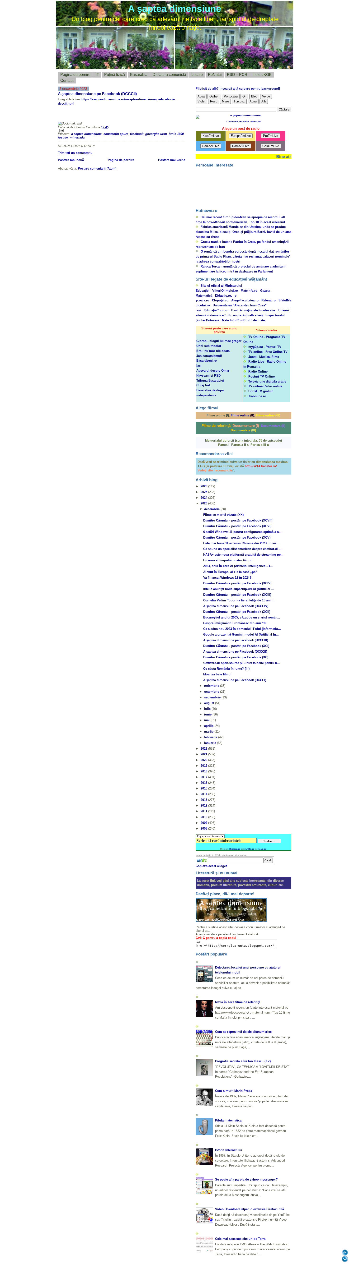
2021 (204, 754)
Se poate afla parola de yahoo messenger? (246, 1179)
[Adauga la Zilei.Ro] (157, 115)
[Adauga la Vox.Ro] (145, 115)
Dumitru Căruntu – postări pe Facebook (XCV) (236, 537)
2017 (204, 777)
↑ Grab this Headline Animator (243, 121)
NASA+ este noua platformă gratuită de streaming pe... (243, 554)
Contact (66, 80)
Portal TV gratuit (260, 391)
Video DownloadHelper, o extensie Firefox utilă (249, 1209)
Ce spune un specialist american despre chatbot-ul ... (242, 549)
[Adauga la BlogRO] (88, 115)
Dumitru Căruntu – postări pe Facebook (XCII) (236, 612)
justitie (63, 137)
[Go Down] (345, 1259)
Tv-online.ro (257, 396)
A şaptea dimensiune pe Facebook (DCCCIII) (235, 640)
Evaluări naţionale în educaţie (253, 310)
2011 (204, 811)
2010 (204, 817)
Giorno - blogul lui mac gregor (218, 341)
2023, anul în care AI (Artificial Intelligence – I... (238, 566)
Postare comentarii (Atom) (97, 168)
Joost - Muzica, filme (263, 357)
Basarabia (138, 75)
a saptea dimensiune (86, 134)
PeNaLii (215, 75)
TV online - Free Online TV (268, 352)
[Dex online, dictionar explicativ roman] (202, 860)
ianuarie (210, 743)
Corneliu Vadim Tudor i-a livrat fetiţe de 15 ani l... (239, 600)
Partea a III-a (259, 445)
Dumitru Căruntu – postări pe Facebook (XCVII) (237, 520)
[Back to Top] (345, 1252)
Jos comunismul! (209, 356)
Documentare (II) (273, 426)
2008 (204, 828)
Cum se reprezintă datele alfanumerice (243, 1032)
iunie (208, 714)
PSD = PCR (237, 75)
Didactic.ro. (223, 295)
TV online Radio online (265, 386)
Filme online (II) (242, 415)
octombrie (212, 691)
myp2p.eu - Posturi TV (264, 347)
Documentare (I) (245, 426)
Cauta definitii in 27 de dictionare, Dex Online (221, 855)
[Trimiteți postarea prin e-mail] (121, 130)
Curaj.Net (203, 385)
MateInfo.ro (249, 290)
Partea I (223, 445)
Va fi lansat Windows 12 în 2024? (227, 577)
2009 (204, 823)
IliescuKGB (262, 75)
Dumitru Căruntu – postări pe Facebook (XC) (235, 657)
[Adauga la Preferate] (123, 115)
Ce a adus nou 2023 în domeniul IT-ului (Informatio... (242, 629)
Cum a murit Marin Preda (233, 1091)
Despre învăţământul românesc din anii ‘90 (234, 623)
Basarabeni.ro (206, 360)
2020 (204, 760)
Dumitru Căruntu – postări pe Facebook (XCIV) (237, 583)
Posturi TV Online (261, 376)
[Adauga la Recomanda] (77, 115)
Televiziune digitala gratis (267, 381)
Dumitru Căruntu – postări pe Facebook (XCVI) (237, 526)
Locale (197, 75)
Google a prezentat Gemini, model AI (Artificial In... (241, 634)
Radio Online (258, 371)
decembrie (212, 509)
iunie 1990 (176, 134)
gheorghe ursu (156, 134)
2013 (204, 800)
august (209, 703)
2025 (204, 492)
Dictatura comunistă (169, 75)
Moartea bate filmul (217, 674)
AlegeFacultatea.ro (245, 300)
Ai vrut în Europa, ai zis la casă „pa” (230, 572)
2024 (204, 497)
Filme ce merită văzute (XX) (223, 515)
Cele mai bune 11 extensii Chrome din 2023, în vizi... (241, 543)
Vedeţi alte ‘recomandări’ (216, 470)
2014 (204, 794)
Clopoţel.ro (220, 300)
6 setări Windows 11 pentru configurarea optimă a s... (242, 532)
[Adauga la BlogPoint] (100, 115)
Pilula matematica (228, 1120)
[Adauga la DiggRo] (66, 115)
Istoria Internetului (228, 1150)
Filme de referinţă (216, 426)
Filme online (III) (268, 415)
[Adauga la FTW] (111, 115)
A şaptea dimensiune (174, 9)
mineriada (77, 137)
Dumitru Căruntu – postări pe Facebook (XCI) (236, 646)
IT (97, 75)
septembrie (213, 697)
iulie (208, 709)
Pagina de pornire (75, 75)
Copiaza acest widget (211, 866)
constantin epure (116, 134)
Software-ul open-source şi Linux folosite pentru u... (241, 663)
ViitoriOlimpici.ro (225, 290)
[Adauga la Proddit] (134, 115)
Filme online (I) (218, 415)
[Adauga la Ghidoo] (168, 115)
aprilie (209, 726)
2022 (204, 748)
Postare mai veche (171, 160)
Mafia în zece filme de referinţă (237, 1002)
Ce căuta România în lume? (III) (226, 668)
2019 (204, 765)
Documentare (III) (243, 430)
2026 (204, 486)
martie (209, 731)
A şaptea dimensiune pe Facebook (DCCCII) (97, 94)
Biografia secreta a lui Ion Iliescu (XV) (243, 1061)
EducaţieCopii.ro (216, 310)
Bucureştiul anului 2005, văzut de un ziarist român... (241, 617)
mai (207, 720)
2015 (204, 788)
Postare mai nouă (71, 160)
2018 (204, 771)
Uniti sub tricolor (208, 346)
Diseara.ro (235, 849)
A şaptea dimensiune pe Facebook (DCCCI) (234, 680)
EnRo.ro (250, 849)
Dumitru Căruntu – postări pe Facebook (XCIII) (237, 594)
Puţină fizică (114, 75)
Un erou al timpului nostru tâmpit (227, 560)
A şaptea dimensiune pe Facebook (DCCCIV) (235, 606)
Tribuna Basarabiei (210, 380)
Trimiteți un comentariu (75, 153)
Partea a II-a (240, 445)
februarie (211, 737)
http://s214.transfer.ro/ (261, 466)
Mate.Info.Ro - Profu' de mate (243, 320)
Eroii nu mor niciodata (213, 351)
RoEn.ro (262, 849)
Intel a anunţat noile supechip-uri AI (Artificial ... (238, 589)
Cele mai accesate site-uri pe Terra (240, 1239)
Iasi (199, 365)
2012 (204, 805)
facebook (136, 134)
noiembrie (212, 686)
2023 (204, 503)
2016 (204, 782)
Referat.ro (268, 300)
